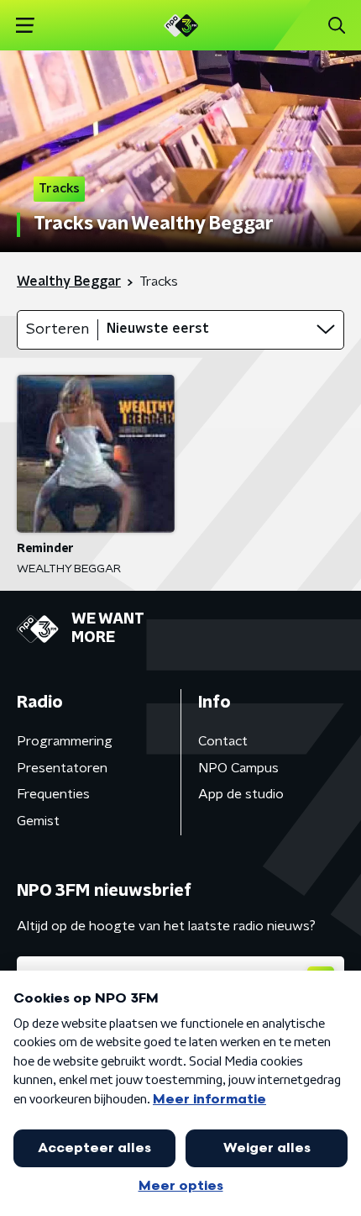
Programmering (64, 741)
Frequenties (53, 794)
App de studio (241, 794)
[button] (24, 25)
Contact (223, 741)
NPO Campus (238, 768)
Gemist (38, 821)
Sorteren (57, 329)
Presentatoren (62, 768)
